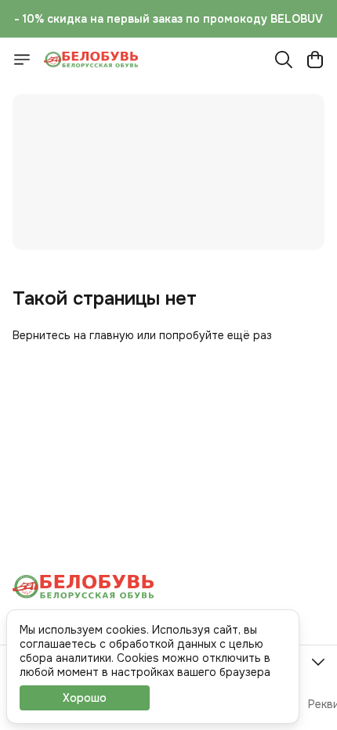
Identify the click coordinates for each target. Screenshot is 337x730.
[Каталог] (22, 59)
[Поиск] (283, 59)
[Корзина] (315, 59)
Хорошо (85, 698)
